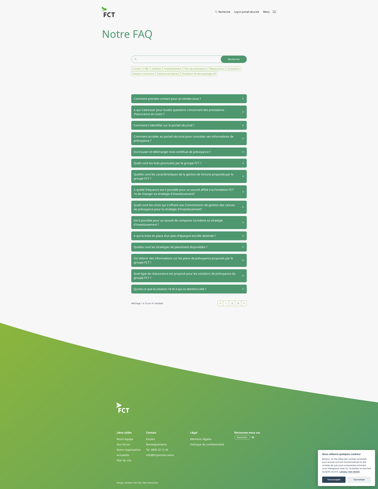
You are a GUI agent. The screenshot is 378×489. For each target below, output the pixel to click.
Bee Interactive (150, 482)
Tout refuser (359, 479)
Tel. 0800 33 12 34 (157, 449)
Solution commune (143, 73)
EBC (147, 68)
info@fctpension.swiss (160, 455)
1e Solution (233, 68)
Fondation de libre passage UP (199, 73)
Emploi (150, 439)
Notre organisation (129, 449)
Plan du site (124, 460)
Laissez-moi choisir (349, 471)
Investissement (172, 68)
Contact (137, 68)
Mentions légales (201, 439)
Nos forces (123, 444)
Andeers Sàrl (131, 482)
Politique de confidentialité (207, 444)
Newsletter (242, 437)
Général (156, 68)
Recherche (234, 59)
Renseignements (156, 444)
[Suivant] (244, 303)
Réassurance (217, 68)
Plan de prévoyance (195, 68)
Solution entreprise (168, 73)
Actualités (123, 455)
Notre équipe (125, 439)
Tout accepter (333, 479)
